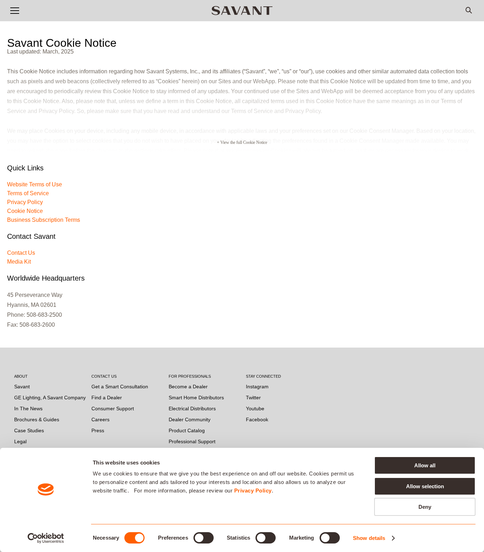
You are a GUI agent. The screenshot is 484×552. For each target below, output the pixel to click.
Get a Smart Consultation (119, 386)
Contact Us (21, 253)
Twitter (253, 397)
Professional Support (192, 441)
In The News (28, 408)
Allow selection (425, 486)
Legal (20, 441)
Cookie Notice (25, 211)
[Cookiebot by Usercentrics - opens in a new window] (46, 538)
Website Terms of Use (34, 184)
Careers (100, 419)
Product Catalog (187, 430)
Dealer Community (189, 419)
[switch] (203, 537)
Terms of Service (28, 193)
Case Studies (29, 430)
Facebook (257, 419)
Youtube (255, 408)
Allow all (424, 465)
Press (97, 430)
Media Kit (19, 262)
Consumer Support (112, 408)
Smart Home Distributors (196, 397)
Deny (424, 507)
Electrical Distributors (192, 408)
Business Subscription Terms (43, 220)
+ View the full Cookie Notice (242, 142)
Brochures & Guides (36, 419)
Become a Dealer (188, 386)
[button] (14, 10)
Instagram (257, 386)
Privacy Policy (253, 491)
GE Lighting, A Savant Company (50, 397)
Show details (369, 538)
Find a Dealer (106, 397)
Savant (22, 386)
